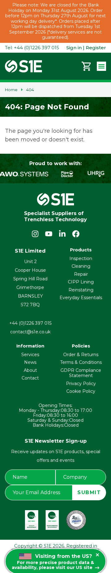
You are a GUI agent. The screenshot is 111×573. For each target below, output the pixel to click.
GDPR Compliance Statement (80, 373)
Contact (30, 378)
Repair (81, 274)
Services (30, 354)
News (30, 362)
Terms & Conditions (81, 362)
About (30, 370)
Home (11, 89)
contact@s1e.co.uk (30, 332)
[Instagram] (35, 234)
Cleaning (81, 266)
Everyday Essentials (81, 297)
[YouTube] (48, 234)
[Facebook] (76, 234)
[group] (67, 174)
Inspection (80, 258)
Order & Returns (80, 354)
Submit (89, 492)
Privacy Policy (81, 383)
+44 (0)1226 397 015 (30, 323)
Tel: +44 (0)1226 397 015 (32, 47)
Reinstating (80, 290)
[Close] (97, 555)
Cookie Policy (80, 391)
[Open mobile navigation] (101, 66)
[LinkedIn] (62, 234)
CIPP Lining (81, 282)
